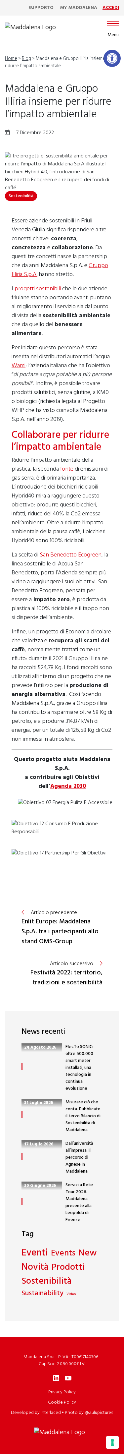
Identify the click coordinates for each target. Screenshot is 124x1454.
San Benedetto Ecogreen (71, 555)
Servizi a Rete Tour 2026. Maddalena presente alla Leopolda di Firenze (79, 1202)
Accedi (111, 8)
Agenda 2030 (68, 786)
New (87, 1253)
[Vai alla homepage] (30, 27)
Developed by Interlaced (36, 1413)
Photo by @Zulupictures (89, 1413)
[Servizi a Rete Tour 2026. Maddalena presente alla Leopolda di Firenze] (21, 1201)
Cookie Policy (62, 1402)
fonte (66, 469)
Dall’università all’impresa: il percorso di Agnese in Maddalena (79, 1157)
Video (71, 1294)
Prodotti (68, 1267)
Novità (35, 1267)
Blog (26, 59)
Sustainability (42, 1293)
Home (11, 59)
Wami (18, 366)
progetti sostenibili (38, 289)
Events (63, 1254)
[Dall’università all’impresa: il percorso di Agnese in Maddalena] (21, 1156)
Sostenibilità (21, 196)
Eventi (34, 1253)
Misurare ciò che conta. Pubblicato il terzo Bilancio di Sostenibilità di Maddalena (83, 1116)
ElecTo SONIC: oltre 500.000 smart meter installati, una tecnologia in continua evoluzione (79, 1067)
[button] (112, 58)
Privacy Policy (62, 1392)
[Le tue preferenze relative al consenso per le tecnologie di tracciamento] (112, 1442)
